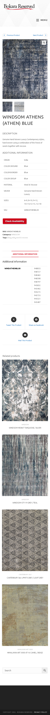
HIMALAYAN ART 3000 (25, 649)
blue (9, 238)
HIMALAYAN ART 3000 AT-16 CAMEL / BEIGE (25, 653)
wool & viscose (22, 238)
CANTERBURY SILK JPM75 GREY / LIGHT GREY (25, 578)
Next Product (38, 35)
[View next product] (45, 35)
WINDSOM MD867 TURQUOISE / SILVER (25, 428)
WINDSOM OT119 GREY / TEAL (25, 503)
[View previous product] (4, 35)
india (13, 238)
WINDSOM (15, 234)
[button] (44, 43)
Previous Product (13, 35)
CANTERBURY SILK (25, 574)
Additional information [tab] (25, 254)
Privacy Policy (40, 712)
